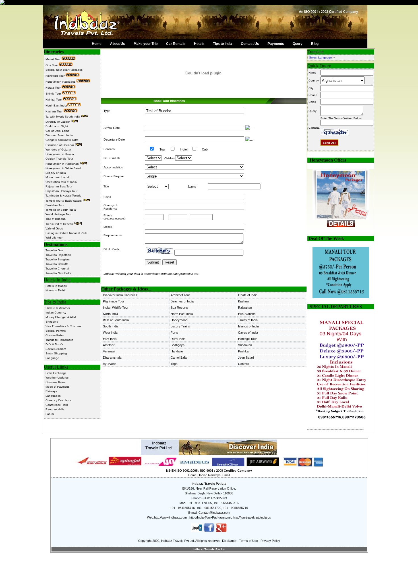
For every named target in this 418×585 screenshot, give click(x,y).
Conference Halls (56, 404)
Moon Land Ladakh (58, 177)
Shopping (51, 321)
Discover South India (59, 135)
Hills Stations (247, 314)
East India (110, 338)
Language (52, 358)
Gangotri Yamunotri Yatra (61, 139)
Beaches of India (182, 301)
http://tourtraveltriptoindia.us (252, 517)
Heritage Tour (247, 338)
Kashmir (243, 301)
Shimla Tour (53, 93)
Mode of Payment (57, 386)
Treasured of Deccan (59, 223)
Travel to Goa (54, 250)
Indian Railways (210, 475)
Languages (53, 395)
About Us (117, 44)
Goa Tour (52, 65)
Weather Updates (57, 377)
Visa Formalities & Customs (63, 326)
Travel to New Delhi (58, 273)
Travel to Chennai (57, 268)
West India (110, 332)
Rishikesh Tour (55, 75)
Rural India (178, 338)
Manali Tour (53, 59)
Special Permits (55, 330)
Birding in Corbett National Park (66, 233)
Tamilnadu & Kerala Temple (63, 195)
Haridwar (177, 351)
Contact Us (250, 44)
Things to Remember (59, 339)
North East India (56, 105)
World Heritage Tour (58, 214)
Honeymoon (179, 320)
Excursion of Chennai (60, 145)
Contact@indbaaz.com (214, 512)
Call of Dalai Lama (57, 130)
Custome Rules (55, 382)
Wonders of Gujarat (58, 149)
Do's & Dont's (54, 344)
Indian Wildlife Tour (116, 307)
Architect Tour (180, 295)
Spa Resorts (179, 307)
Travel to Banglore (57, 259)
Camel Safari (179, 357)
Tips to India (222, 44)
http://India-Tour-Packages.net (210, 517)
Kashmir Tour (54, 111)
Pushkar (244, 351)
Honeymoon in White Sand (63, 168)
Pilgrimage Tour (113, 301)
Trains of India (248, 320)
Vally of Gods (54, 228)
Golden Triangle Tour (59, 158)
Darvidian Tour (54, 205)
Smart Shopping (56, 353)
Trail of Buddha (55, 218)
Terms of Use (248, 540)
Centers (243, 363)
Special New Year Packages (63, 69)
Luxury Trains (180, 326)
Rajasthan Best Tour (58, 186)
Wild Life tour (54, 237)
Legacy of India (55, 172)
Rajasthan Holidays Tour (61, 191)
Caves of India (248, 332)
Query (298, 44)
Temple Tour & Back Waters (63, 200)
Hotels (199, 44)
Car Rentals (175, 44)
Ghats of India (247, 295)
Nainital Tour (54, 99)
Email (226, 475)
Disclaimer (229, 540)
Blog (314, 44)
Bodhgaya (178, 345)
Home (97, 44)
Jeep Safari (246, 357)
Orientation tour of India (61, 181)
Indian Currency (55, 312)
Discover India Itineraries (120, 295)
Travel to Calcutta (57, 264)
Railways (51, 391)
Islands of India (248, 326)
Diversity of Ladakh (58, 121)
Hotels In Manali (56, 285)
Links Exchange (56, 373)
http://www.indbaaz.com (170, 517)
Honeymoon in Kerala (59, 154)
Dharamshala (112, 357)
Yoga (174, 363)
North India (110, 314)
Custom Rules (54, 335)
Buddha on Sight (56, 126)
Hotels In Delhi (55, 290)
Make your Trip (146, 44)
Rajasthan (245, 307)
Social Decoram (55, 348)
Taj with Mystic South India (62, 116)
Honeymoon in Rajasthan (62, 163)
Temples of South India (60, 209)
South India (110, 326)
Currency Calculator (58, 400)
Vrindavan (245, 345)
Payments (276, 44)
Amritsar (109, 345)
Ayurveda (109, 363)
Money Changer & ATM (60, 317)
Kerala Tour (53, 87)
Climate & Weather (57, 308)
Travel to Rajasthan (58, 254)
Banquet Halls (54, 409)
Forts (174, 332)
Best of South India (116, 320)
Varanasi (109, 351)
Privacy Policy (270, 540)
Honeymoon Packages (60, 81)
